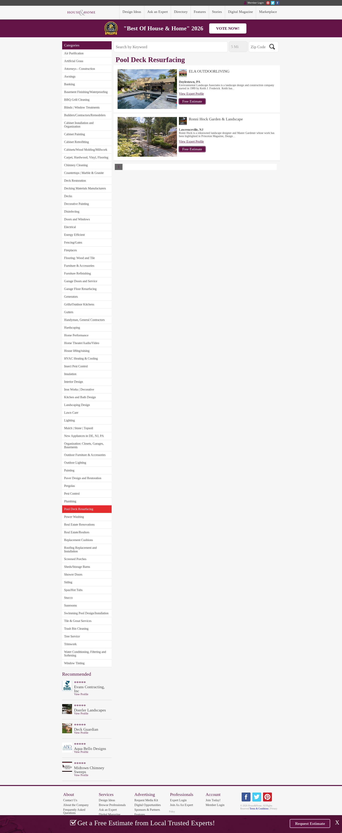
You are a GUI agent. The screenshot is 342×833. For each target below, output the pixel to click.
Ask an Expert (108, 809)
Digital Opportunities (147, 805)
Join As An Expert (181, 805)
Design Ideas (107, 800)
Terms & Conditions (259, 808)
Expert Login (178, 800)
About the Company (76, 805)
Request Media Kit (146, 800)
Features (139, 814)
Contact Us (70, 800)
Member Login (215, 805)
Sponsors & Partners (147, 809)
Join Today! (213, 800)
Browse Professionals (112, 805)
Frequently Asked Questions (74, 811)
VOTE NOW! (227, 28)
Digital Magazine (109, 814)
